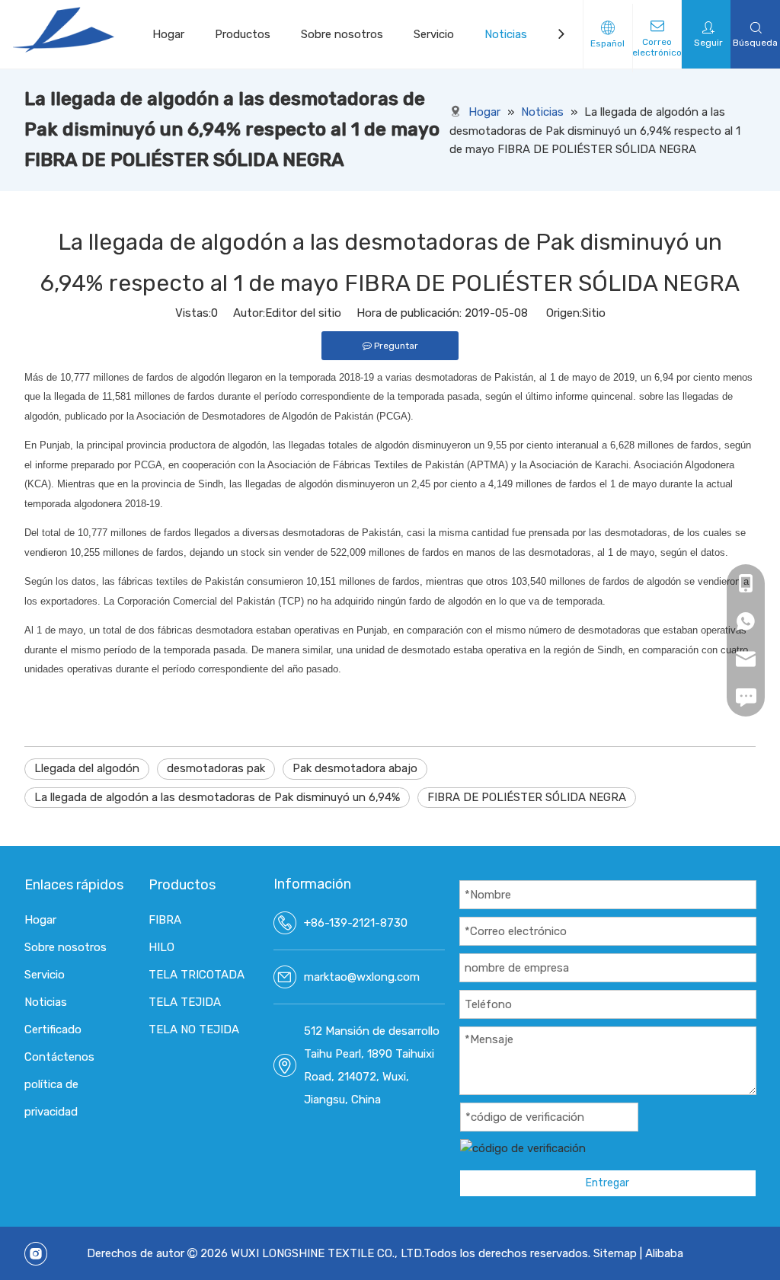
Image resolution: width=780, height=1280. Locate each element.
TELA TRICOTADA (197, 975)
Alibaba (664, 1253)
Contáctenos (59, 1057)
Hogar (168, 34)
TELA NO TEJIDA (194, 1029)
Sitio (594, 313)
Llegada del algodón (86, 768)
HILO (161, 947)
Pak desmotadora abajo (354, 768)
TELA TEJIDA (185, 1002)
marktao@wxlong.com (362, 977)
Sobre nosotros (342, 34)
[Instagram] (35, 1254)
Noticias (505, 34)
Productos (242, 34)
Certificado (53, 1029)
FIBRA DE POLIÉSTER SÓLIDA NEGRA (526, 797)
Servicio (434, 34)
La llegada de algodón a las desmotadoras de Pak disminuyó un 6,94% (217, 797)
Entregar (607, 1182)
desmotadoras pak (216, 768)
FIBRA (165, 920)
